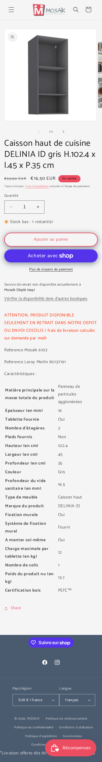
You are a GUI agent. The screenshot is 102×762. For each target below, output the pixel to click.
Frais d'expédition (37, 186)
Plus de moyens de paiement (51, 269)
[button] (11, 9)
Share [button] (16, 608)
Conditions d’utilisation (76, 727)
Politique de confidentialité (34, 727)
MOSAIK (33, 718)
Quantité (11, 196)
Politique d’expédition (41, 736)
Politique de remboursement (67, 718)
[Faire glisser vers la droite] (63, 131)
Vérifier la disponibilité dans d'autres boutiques (45, 299)
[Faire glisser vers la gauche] (38, 131)
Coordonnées (72, 736)
